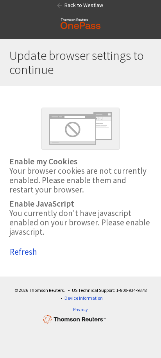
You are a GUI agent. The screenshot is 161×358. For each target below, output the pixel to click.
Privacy (80, 309)
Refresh (23, 251)
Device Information (83, 298)
